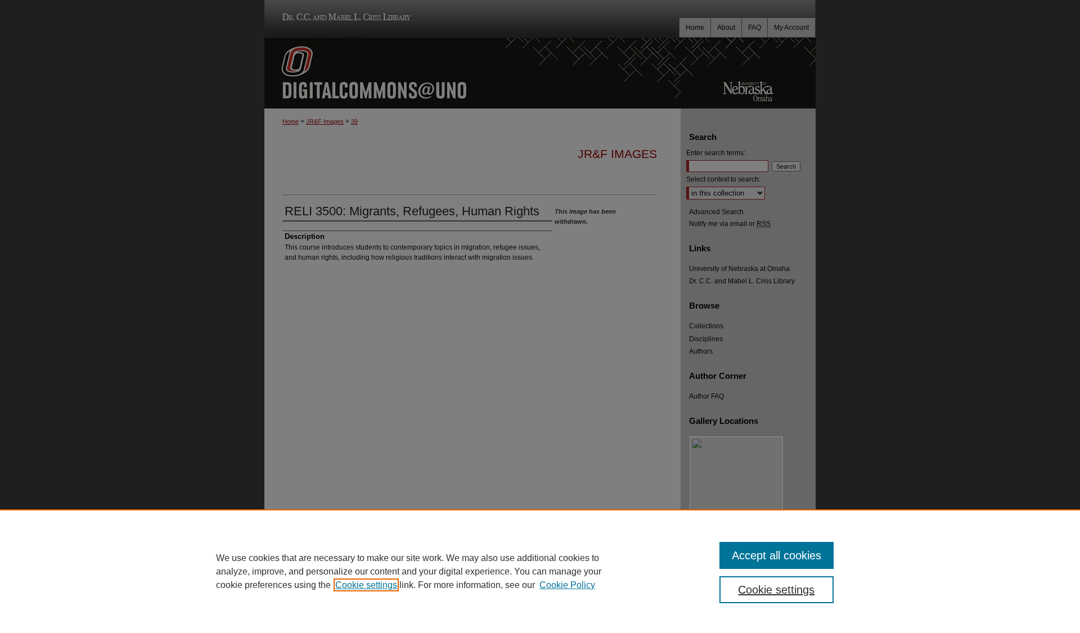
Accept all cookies (776, 555)
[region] (540, 571)
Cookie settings (366, 585)
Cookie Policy (567, 585)
